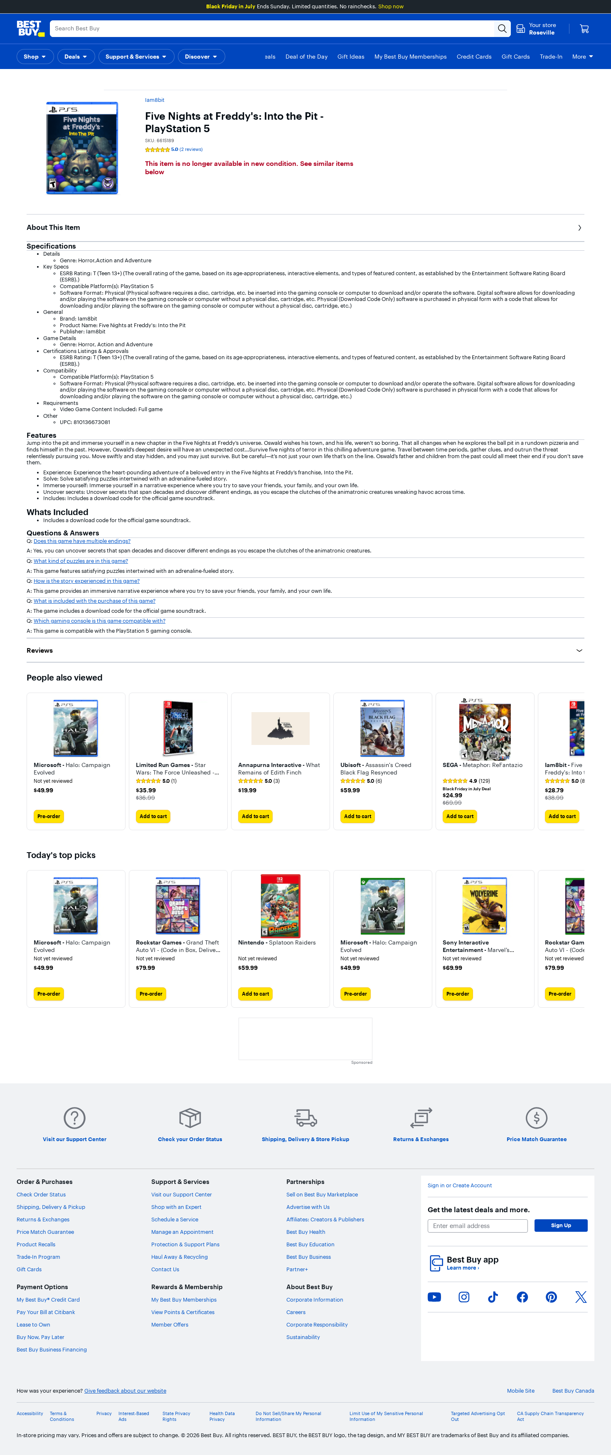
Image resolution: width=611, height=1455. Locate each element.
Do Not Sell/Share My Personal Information (288, 1416)
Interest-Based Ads (133, 1416)
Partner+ (297, 1269)
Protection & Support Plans (185, 1244)
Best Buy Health (305, 1231)
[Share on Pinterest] (551, 1297)
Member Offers (169, 1324)
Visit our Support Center (181, 1194)
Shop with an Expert (176, 1206)
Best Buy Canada (573, 1391)
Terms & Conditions (62, 1416)
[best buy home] (31, 28)
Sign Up (561, 1225)
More (579, 56)
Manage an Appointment (182, 1231)
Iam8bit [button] (155, 99)
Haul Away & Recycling (179, 1256)
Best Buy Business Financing (52, 1349)
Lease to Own (33, 1324)
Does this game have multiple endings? (82, 541)
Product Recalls (36, 1244)
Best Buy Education (310, 1244)
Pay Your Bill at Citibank (46, 1312)
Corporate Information (314, 1299)
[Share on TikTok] (493, 1297)
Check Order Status (41, 1194)
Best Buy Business (308, 1256)
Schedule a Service (174, 1219)
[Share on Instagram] (464, 1297)
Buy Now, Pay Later (40, 1337)
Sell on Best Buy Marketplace (322, 1194)
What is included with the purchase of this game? (94, 600)
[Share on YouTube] (434, 1297)
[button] (35, 56)
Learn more (463, 1268)
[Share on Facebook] (522, 1297)
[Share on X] (581, 1297)
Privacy (104, 1413)
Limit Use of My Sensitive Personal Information (386, 1416)
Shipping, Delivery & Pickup (51, 1206)
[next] (578, 761)
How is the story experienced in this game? (87, 580)
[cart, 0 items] (584, 29)
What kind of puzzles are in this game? (81, 560)
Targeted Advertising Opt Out (478, 1416)
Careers (296, 1312)
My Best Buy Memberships (184, 1299)
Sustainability (303, 1337)
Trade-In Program (38, 1256)
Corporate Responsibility (317, 1324)
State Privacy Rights (176, 1416)
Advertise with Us (308, 1206)
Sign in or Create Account (460, 1185)
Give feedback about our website (125, 1391)
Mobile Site (521, 1391)
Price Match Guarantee (45, 1231)
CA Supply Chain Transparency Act (550, 1416)
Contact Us (165, 1269)
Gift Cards (29, 1269)
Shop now (391, 6)
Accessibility (30, 1413)
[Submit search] (502, 28)
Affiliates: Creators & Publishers (325, 1219)
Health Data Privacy (222, 1416)
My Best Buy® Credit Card (48, 1299)
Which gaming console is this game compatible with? (99, 620)
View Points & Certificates (182, 1312)
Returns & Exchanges (43, 1219)
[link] (156, 781)
